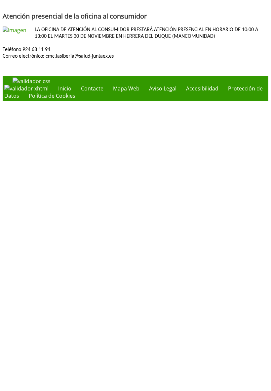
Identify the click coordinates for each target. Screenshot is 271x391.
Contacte (92, 88)
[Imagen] (14, 30)
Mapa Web (126, 88)
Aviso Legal (162, 88)
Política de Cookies (52, 95)
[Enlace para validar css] (32, 81)
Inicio (64, 88)
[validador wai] (27, 88)
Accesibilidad (202, 88)
